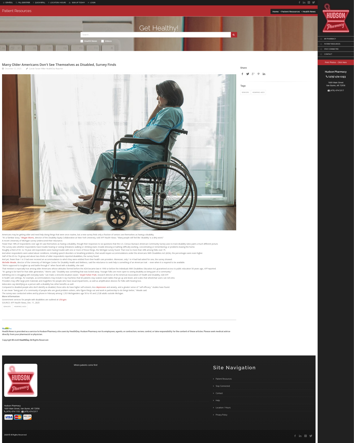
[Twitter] (313, 2)
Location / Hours (58, 2)
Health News (90, 41)
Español (9, 2)
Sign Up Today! (78, 2)
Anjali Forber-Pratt (88, 274)
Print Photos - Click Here (336, 62)
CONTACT (328, 54)
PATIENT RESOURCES (332, 44)
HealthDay (24, 340)
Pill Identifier (24, 2)
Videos (108, 41)
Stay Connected (222, 386)
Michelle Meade (9, 262)
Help (217, 400)
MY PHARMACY (330, 39)
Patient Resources (290, 11)
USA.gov (62, 299)
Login (92, 2)
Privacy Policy (221, 414)
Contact (219, 393)
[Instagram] (309, 2)
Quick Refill (40, 2)
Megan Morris (27, 237)
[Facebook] (299, 2)
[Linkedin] (304, 2)
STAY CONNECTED (331, 49)
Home (276, 11)
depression (101, 287)
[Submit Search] (234, 34)
